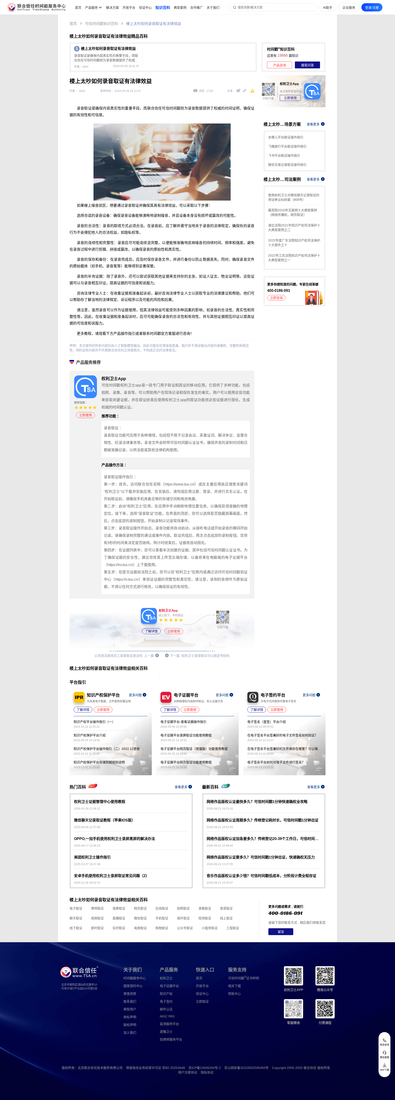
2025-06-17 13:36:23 (87, 845)
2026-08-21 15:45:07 (220, 882)
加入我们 (129, 1032)
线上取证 (226, 918)
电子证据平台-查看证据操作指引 (183, 722)
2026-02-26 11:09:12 (87, 808)
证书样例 (243, 978)
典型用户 (129, 1009)
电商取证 (140, 928)
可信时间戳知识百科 (101, 24)
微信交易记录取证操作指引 (287, 164)
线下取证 (75, 928)
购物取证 (161, 928)
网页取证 (140, 908)
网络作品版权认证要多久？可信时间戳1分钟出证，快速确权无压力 (261, 857)
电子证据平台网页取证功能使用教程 (186, 762)
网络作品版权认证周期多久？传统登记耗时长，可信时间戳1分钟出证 (262, 820)
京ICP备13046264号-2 (204, 1068)
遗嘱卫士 (166, 1031)
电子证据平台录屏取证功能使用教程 (186, 735)
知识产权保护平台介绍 (90, 735)
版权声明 (129, 1025)
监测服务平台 (169, 1024)
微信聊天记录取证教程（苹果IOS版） (104, 820)
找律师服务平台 (171, 1039)
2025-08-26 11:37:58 (87, 827)
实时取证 (118, 928)
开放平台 (129, 7)
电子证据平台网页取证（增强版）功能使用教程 (194, 749)
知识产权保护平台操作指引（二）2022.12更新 (107, 749)
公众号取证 (185, 928)
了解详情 (151, 631)
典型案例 (180, 7)
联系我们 (129, 1001)
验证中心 (145, 7)
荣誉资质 (129, 993)
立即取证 (202, 1001)
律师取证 (97, 908)
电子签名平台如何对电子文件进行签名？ (276, 762)
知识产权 (166, 993)
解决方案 (112, 7)
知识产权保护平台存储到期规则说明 (99, 762)
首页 (78, 7)
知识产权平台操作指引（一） (94, 722)
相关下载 (234, 986)
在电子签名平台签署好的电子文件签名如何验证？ (282, 735)
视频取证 (97, 918)
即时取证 (97, 928)
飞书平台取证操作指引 (284, 155)
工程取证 (232, 928)
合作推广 (196, 7)
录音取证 (226, 908)
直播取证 (118, 918)
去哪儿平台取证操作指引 (285, 137)
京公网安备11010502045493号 (246, 1068)
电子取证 (75, 908)
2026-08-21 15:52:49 (220, 827)
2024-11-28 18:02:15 (87, 882)
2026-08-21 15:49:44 (220, 845)
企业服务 (348, 7)
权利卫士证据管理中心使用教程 (99, 802)
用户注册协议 (187, 1072)
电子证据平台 (169, 986)
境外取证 (183, 918)
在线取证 (161, 908)
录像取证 (204, 908)
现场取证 (204, 918)
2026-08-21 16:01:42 (220, 808)
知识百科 (162, 8)
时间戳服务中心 (134, 978)
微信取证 (140, 918)
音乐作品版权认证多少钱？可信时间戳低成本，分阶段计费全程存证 (261, 876)
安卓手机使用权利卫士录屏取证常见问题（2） (111, 876)
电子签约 (166, 1001)
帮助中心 (234, 993)
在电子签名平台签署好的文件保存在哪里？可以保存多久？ (284, 749)
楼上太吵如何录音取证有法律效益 (153, 24)
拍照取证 (183, 908)
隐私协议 (207, 1072)
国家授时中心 (133, 986)
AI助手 (327, 7)
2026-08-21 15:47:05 (220, 864)
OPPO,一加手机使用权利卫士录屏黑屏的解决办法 (114, 839)
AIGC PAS (167, 1016)
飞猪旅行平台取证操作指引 (287, 146)
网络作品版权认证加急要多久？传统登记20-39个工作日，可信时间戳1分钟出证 (264, 839)
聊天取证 (75, 918)
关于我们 (213, 7)
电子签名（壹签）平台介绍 (266, 722)
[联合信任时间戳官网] (36, 7)
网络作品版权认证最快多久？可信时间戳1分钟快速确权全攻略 (257, 802)
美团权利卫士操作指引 (92, 857)
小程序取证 (210, 928)
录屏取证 (118, 908)
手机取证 (161, 918)
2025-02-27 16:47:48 (87, 864)
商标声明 (129, 1017)
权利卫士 (166, 978)
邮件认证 (166, 1009)
